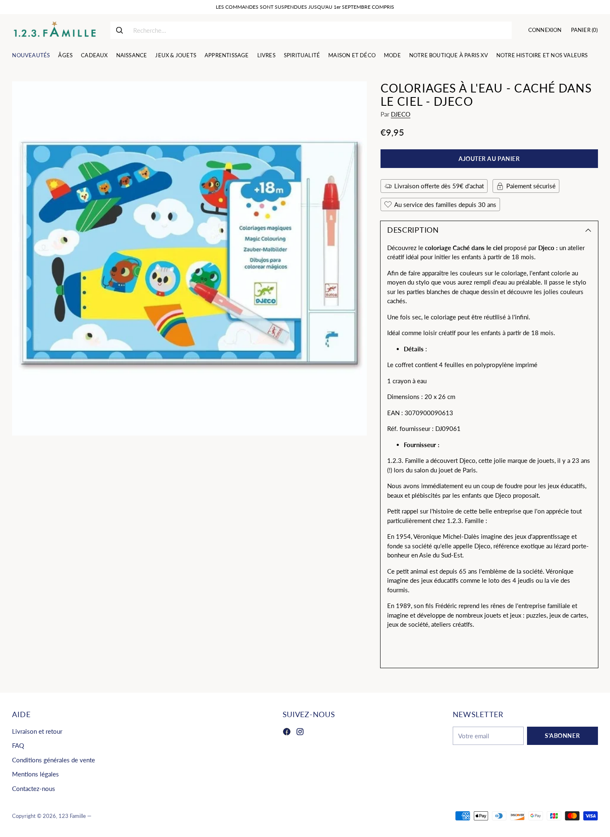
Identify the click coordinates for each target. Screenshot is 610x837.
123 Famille (72, 816)
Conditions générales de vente (53, 760)
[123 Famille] (54, 30)
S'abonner (562, 735)
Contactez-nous (33, 788)
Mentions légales (35, 774)
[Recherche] (119, 30)
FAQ (18, 745)
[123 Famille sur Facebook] (287, 733)
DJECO (400, 114)
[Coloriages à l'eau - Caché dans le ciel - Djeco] (189, 258)
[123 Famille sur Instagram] (300, 733)
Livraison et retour (37, 731)
